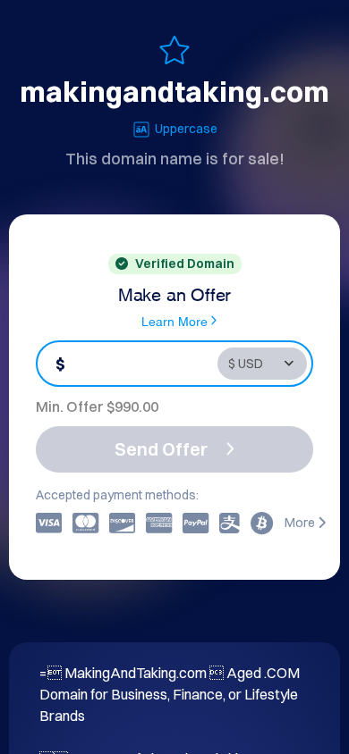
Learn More (174, 320)
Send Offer (161, 449)
